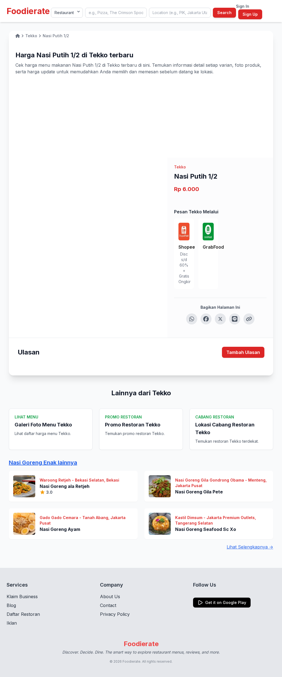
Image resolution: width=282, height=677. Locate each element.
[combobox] (116, 13)
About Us (110, 596)
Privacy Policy (115, 614)
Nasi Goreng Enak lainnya (43, 462)
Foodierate (28, 11)
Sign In (242, 6)
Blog (11, 605)
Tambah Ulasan (243, 352)
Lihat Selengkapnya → (250, 547)
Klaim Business (22, 596)
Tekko (180, 167)
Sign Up (250, 14)
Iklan (12, 623)
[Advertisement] (141, 116)
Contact (108, 605)
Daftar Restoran (23, 614)
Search (224, 12)
